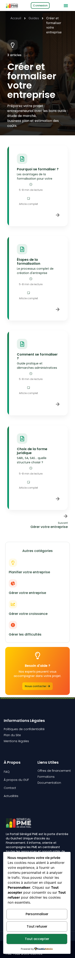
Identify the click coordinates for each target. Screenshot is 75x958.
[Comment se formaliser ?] (22, 344)
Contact (10, 788)
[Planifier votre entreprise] (13, 563)
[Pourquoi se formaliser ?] (22, 159)
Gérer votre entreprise (27, 592)
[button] (65, 5)
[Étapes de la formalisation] (22, 249)
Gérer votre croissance (28, 613)
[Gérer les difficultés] (13, 625)
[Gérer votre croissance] (13, 604)
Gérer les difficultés (25, 634)
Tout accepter (37, 938)
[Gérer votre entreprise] (13, 583)
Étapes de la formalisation (28, 261)
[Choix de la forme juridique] (22, 438)
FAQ (7, 772)
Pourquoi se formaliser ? (38, 169)
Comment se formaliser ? (37, 356)
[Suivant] (66, 516)
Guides (34, 18)
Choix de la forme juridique (32, 451)
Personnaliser (37, 914)
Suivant (63, 523)
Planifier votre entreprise (29, 572)
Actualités (11, 796)
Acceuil (15, 18)
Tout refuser (37, 926)
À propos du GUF (16, 780)
